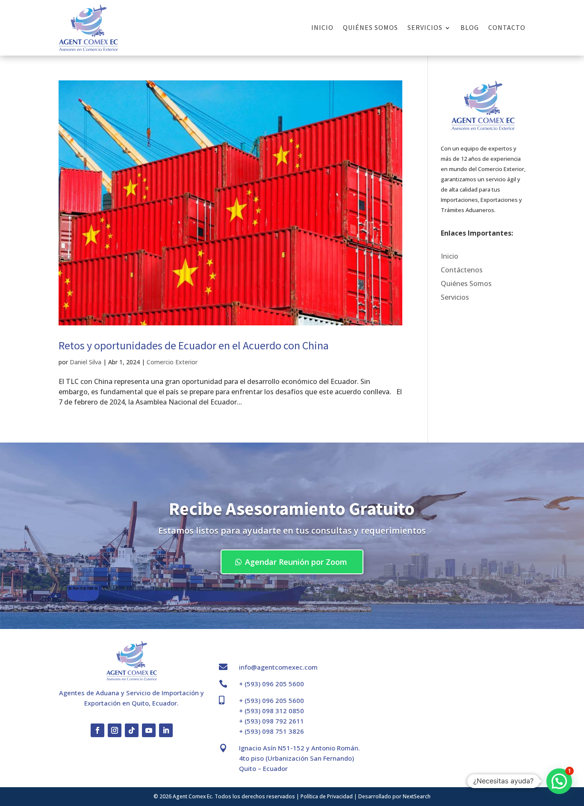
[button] (559, 781)
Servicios (424, 27)
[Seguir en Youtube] (149, 730)
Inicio (322, 27)
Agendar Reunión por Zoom (296, 562)
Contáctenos (462, 270)
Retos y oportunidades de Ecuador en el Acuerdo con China (194, 345)
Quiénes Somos (370, 27)
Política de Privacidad (327, 796)
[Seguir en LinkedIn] (166, 730)
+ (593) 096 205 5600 (271, 683)
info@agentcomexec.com (278, 667)
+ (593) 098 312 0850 (271, 710)
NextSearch (417, 796)
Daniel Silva (85, 362)
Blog (469, 27)
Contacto (506, 27)
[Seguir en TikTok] (132, 730)
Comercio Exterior (172, 362)
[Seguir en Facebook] (97, 730)
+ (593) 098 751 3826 (271, 731)
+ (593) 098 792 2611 (271, 721)
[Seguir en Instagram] (114, 730)
